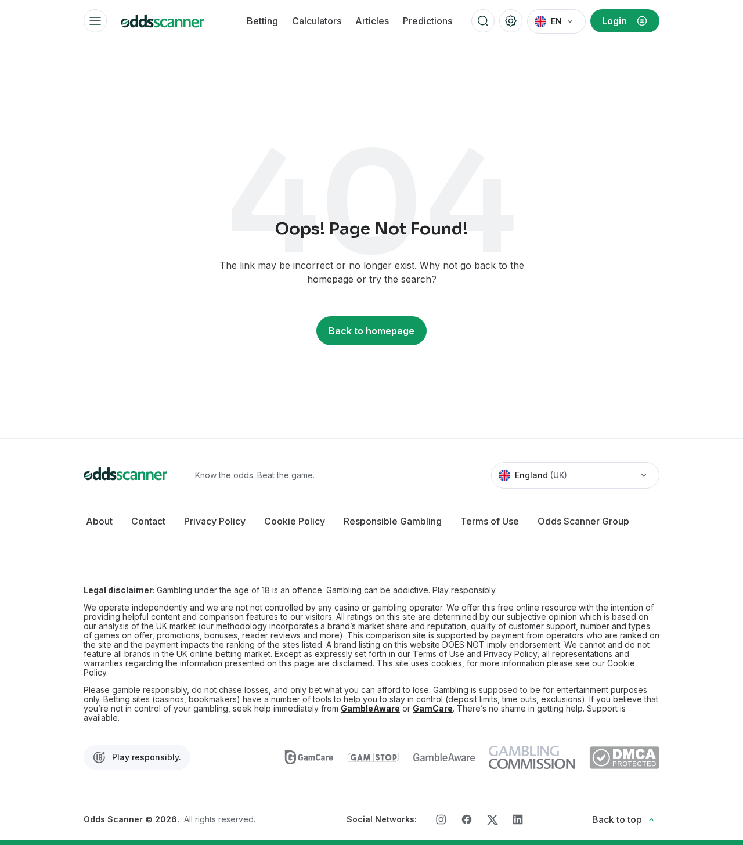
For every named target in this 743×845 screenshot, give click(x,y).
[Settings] (510, 20)
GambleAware (370, 708)
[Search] (483, 20)
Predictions (427, 21)
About (99, 521)
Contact (148, 521)
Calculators (316, 21)
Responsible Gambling (393, 521)
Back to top (617, 819)
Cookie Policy (294, 521)
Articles (372, 21)
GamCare (433, 708)
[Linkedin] (518, 819)
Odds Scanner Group (583, 521)
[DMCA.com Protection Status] (624, 757)
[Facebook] (467, 819)
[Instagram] (441, 819)
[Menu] (95, 20)
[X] (492, 820)
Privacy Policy (215, 521)
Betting (262, 21)
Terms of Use (489, 521)
